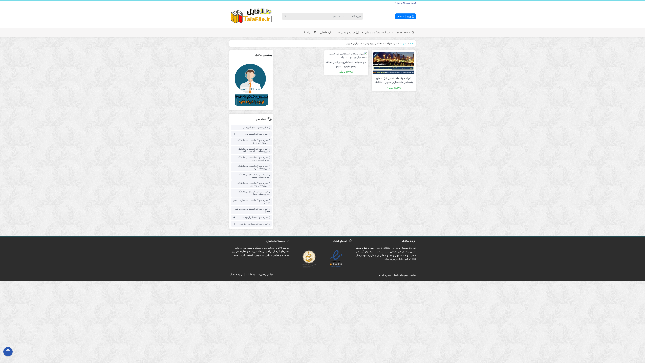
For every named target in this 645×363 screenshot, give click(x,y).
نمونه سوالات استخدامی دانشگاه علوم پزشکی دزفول (254, 158)
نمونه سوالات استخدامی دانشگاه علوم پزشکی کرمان (254, 167)
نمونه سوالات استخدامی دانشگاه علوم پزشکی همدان (254, 192)
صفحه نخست (403, 32)
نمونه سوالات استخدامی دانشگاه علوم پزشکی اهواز (254, 141)
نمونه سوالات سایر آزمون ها (255, 217)
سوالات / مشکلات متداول (377, 32)
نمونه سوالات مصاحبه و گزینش (254, 223)
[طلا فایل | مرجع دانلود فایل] (251, 16)
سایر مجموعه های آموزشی (255, 127)
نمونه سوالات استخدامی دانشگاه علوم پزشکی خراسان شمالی (254, 150)
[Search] (285, 16)
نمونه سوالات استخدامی (256, 133)
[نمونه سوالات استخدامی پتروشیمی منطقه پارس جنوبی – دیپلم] (346, 55)
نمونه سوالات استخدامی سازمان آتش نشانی (251, 201)
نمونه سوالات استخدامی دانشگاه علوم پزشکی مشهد (254, 175)
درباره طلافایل (326, 32)
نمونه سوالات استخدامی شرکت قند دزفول (252, 210)
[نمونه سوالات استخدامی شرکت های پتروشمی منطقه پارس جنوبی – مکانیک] (393, 63)
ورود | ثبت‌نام (404, 16)
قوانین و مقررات (346, 32)
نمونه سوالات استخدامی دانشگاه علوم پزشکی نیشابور (254, 184)
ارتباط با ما (307, 32)
